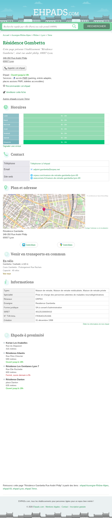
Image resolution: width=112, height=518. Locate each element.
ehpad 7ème (31, 488)
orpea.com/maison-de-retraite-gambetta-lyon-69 (55, 175)
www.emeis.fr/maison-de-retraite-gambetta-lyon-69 (56, 178)
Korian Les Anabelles (16, 343)
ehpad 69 (7, 488)
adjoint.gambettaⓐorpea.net (46, 169)
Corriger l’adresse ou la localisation (96, 228)
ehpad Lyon (18, 488)
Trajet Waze (30, 245)
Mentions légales (53, 507)
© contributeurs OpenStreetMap (97, 196)
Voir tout (7, 274)
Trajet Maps (67, 245)
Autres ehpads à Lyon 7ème (16, 99)
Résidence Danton (15, 379)
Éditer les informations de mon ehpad (96, 324)
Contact (65, 507)
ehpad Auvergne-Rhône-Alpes (94, 485)
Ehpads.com (56, 12)
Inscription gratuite (78, 507)
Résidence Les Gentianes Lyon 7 (22, 366)
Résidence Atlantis (15, 353)
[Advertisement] (84, 59)
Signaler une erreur (12, 146)
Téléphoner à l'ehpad (40, 164)
